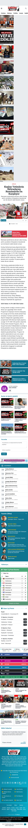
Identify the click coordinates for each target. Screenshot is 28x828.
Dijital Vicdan (11, 558)
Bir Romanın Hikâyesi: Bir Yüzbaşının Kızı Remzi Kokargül (17, 532)
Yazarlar (21, 805)
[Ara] (26, 8)
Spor (2, 689)
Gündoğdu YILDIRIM (13, 517)
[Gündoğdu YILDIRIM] (4, 518)
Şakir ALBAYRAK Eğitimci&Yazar (16, 549)
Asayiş (21, 13)
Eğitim (8, 809)
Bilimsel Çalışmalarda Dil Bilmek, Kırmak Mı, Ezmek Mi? (16, 551)
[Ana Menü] (1, 8)
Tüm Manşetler (19, 796)
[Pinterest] (8, 783)
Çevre (24, 809)
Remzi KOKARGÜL (12, 529)
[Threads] (18, 783)
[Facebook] (3, 783)
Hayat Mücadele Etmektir (14, 525)
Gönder (4, 454)
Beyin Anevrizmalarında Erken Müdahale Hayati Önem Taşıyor (20, 407)
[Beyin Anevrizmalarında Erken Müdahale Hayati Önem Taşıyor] (21, 401)
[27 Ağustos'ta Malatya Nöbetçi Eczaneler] (7, 414)
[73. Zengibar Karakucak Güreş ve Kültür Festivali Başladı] (7, 714)
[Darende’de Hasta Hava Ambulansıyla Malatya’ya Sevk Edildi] (7, 427)
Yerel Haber (19, 809)
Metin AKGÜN (11, 542)
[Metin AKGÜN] (4, 544)
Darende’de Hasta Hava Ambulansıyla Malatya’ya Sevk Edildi (6, 433)
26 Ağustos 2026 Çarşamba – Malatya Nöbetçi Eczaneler (20, 420)
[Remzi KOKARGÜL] (4, 531)
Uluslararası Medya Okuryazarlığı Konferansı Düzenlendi (20, 707)
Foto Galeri (9, 805)
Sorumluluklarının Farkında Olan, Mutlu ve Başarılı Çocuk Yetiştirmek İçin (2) (17, 545)
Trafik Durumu (19, 791)
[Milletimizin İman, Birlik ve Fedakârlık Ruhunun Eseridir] (7, 699)
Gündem (3, 13)
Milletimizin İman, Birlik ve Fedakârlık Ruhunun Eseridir (6, 707)
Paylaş (4, 220)
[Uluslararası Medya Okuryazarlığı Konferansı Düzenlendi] (21, 699)
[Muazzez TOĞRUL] (4, 524)
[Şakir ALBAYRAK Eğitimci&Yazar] (4, 551)
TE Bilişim (17, 814)
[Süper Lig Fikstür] (26, 608)
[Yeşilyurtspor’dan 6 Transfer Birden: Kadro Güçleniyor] (7, 683)
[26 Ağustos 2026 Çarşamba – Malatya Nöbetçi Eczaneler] (21, 414)
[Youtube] (15, 783)
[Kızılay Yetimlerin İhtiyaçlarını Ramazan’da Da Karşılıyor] (14, 210)
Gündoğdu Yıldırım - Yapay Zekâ (16, 519)
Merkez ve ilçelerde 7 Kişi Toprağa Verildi (20, 691)
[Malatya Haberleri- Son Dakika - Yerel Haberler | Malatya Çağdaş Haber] (13, 8)
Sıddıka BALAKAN (12, 556)
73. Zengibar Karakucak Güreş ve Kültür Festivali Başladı (6, 722)
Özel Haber (14, 810)
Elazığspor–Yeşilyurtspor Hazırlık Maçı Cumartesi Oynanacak (20, 722)
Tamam (9, 821)
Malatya (9, 13)
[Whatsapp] (23, 783)
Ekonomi (4, 809)
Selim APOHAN (12, 387)
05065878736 (15, 774)
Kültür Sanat (13, 809)
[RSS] (25, 783)
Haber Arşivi (19, 800)
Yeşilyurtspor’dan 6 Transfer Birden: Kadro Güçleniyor (6, 691)
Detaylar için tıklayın (14, 603)
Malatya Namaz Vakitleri (6, 792)
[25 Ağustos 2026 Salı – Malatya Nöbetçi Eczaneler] (21, 427)
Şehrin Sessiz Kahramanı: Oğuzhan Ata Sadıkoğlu (16, 538)
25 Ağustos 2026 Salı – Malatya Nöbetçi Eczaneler (20, 432)
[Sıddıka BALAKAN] (4, 557)
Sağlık (14, 184)
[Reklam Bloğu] (14, 460)
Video (15, 805)
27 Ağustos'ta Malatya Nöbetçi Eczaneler (6, 419)
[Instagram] (10, 783)
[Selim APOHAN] (4, 388)
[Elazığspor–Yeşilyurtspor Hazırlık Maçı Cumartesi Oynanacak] (21, 714)
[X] (5, 783)
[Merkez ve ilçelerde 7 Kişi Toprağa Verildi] (21, 683)
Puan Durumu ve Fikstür (6, 796)
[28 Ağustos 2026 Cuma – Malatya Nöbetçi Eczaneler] (7, 401)
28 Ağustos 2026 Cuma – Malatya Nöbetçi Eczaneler (7, 407)
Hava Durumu (19, 789)
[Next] (20, 783)
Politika (15, 13)
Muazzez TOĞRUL (12, 524)
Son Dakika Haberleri (8, 800)
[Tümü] (26, 513)
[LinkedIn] (13, 783)
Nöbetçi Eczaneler (8, 789)
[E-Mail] (10, 390)
